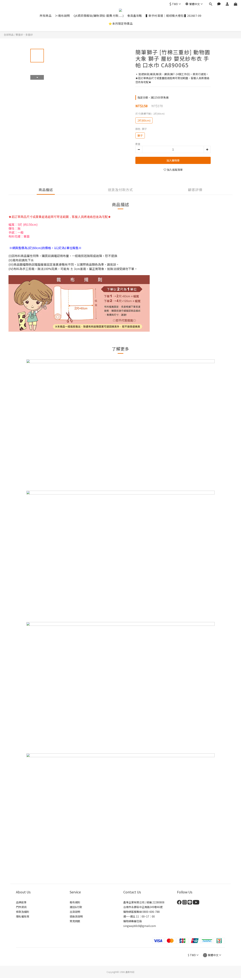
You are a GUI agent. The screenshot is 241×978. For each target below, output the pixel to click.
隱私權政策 (22, 916)
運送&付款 (76, 907)
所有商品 (45, 16)
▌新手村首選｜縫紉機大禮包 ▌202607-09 (173, 16)
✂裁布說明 (62, 16)
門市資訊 (21, 907)
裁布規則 (75, 902)
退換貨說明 (76, 916)
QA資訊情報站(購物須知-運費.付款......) (99, 16)
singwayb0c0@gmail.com (139, 926)
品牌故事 (21, 902)
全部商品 (9, 34)
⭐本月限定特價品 (120, 23)
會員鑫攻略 (134, 16)
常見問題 (75, 921)
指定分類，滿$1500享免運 (153, 97)
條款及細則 (22, 912)
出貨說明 (75, 912)
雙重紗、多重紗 (24, 34)
